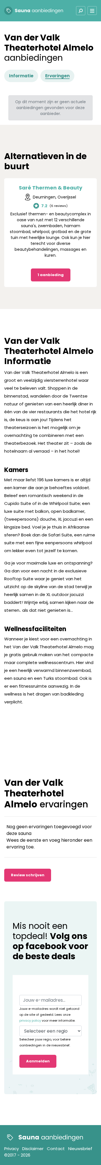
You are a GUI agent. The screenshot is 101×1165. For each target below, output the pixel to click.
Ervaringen (57, 76)
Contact (56, 1149)
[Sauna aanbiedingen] (43, 1137)
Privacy (11, 1149)
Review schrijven (27, 875)
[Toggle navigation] (80, 10)
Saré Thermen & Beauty (50, 187)
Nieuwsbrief (80, 1149)
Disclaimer (32, 1149)
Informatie (21, 76)
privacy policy (30, 1020)
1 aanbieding (51, 274)
